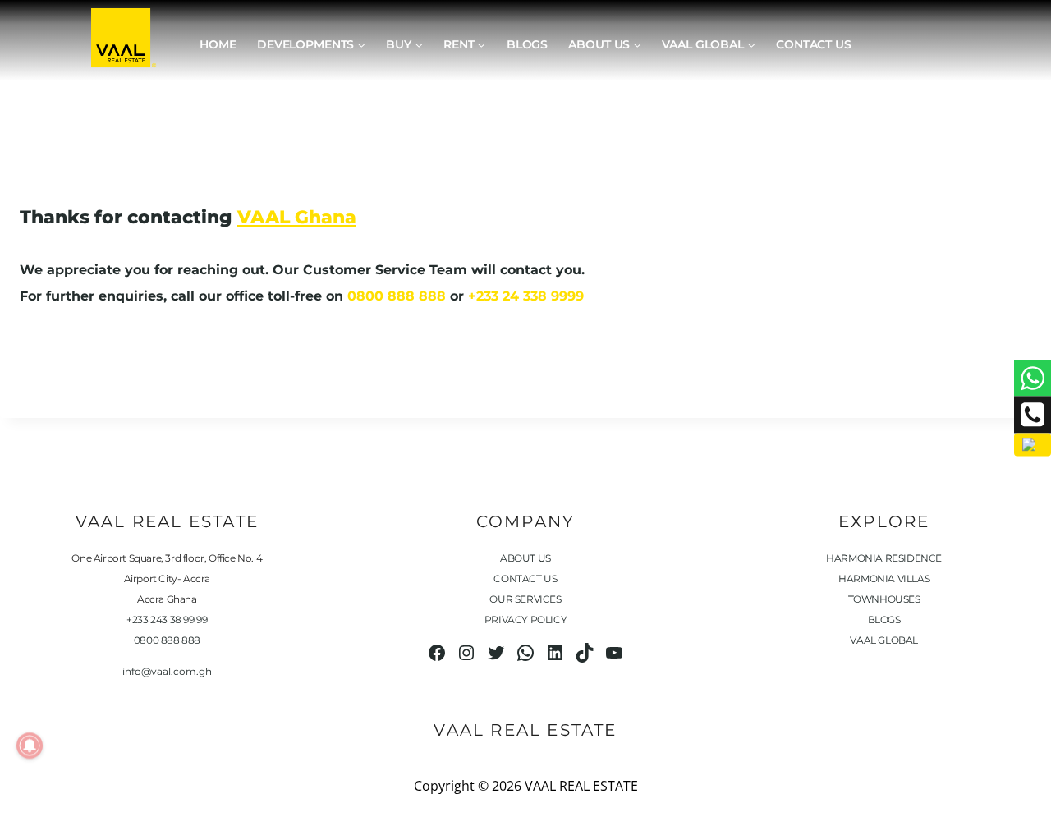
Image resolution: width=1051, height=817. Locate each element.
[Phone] (1032, 415)
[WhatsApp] (1032, 378)
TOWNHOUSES (884, 599)
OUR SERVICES (525, 599)
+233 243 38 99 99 (166, 619)
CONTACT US (525, 578)
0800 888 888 (396, 296)
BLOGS (884, 619)
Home (218, 44)
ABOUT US (525, 558)
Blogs (527, 44)
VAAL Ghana (296, 217)
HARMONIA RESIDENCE (884, 558)
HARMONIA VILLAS (883, 578)
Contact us (813, 44)
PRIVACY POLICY (525, 619)
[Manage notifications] (29, 745)
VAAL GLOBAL (884, 640)
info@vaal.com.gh (167, 671)
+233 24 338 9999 (526, 296)
